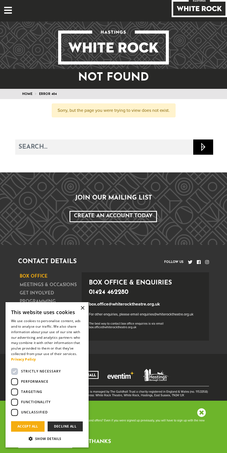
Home (27, 94)
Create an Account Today (113, 216)
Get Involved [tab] (37, 293)
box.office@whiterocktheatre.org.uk (124, 304)
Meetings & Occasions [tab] (48, 285)
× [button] (82, 308)
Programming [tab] (38, 301)
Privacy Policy (23, 359)
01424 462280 (108, 292)
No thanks (94, 441)
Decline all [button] (65, 426)
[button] (47, 438)
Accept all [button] (27, 426)
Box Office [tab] (34, 276)
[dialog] (47, 374)
